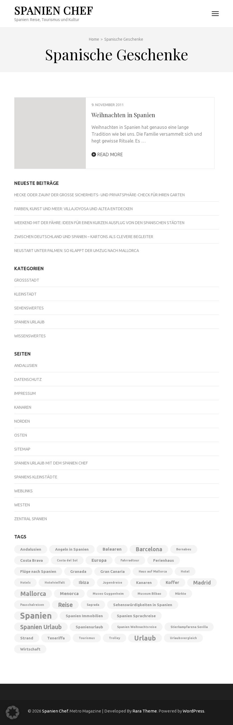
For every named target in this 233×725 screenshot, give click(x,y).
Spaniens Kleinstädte (35, 477)
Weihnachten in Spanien (123, 115)
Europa (99, 560)
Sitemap (22, 449)
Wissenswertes (30, 336)
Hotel (185, 571)
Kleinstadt (25, 294)
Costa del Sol (67, 560)
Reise (65, 604)
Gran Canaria (112, 571)
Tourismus (87, 638)
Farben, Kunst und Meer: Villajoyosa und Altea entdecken (73, 208)
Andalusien (25, 365)
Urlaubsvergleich (183, 638)
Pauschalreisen (32, 604)
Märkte (180, 593)
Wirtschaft (30, 649)
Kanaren (22, 407)
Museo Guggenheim (108, 593)
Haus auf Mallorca (153, 571)
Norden (22, 421)
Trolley (114, 638)
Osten (20, 435)
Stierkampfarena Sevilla (189, 627)
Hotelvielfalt (55, 582)
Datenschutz (28, 379)
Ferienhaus (163, 560)
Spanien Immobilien (84, 616)
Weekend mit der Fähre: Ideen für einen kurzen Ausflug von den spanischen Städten (99, 222)
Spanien (36, 616)
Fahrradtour (129, 560)
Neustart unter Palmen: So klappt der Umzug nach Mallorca (76, 250)
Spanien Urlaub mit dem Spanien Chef (51, 463)
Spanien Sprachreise (136, 616)
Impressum (25, 393)
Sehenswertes (29, 308)
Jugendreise (112, 582)
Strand (26, 638)
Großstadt (26, 280)
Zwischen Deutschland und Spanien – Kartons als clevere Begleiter (83, 236)
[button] (12, 712)
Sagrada (93, 604)
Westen (22, 505)
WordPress (193, 711)
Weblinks (23, 491)
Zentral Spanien (30, 519)
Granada (78, 571)
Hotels (25, 582)
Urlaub (145, 638)
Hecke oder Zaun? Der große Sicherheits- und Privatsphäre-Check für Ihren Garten (99, 195)
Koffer (172, 582)
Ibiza (84, 582)
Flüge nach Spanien (38, 571)
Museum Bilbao (149, 593)
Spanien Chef (53, 10)
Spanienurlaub (89, 627)
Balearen (112, 549)
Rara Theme (144, 711)
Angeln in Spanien (72, 549)
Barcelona (149, 549)
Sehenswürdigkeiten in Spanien (142, 604)
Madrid (202, 582)
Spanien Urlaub (29, 322)
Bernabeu (183, 549)
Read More (109, 154)
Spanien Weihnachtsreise (137, 627)
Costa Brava (31, 560)
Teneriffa (56, 638)
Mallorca (33, 593)
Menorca (69, 593)
